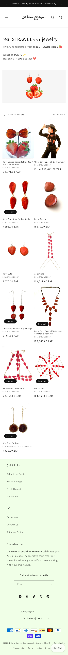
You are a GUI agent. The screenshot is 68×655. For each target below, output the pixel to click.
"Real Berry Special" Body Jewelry (50, 162)
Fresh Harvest (14, 488)
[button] (6, 17)
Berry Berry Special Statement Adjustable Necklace (48, 332)
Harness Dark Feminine (13, 388)
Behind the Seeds (16, 473)
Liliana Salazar (16, 643)
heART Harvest (14, 481)
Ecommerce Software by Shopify (37, 643)
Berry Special (40, 219)
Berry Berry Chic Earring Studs (16, 219)
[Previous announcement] (6, 3)
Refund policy (60, 643)
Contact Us (12, 524)
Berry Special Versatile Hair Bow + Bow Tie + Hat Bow (17, 163)
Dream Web (39, 388)
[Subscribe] (50, 584)
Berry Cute (7, 274)
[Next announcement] (62, 3)
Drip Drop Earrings (10, 443)
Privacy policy (19, 648)
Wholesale (12, 496)
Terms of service (35, 648)
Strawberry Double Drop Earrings (17, 328)
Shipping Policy (15, 532)
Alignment (39, 274)
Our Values (12, 517)
